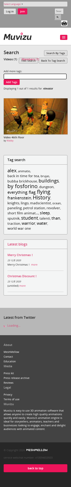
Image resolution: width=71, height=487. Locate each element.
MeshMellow (11, 352)
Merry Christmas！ (20, 255)
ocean (56, 203)
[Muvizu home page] (17, 36)
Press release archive (16, 378)
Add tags (11, 82)
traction (13, 223)
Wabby (10, 140)
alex (12, 170)
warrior (28, 223)
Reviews (8, 382)
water (42, 223)
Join (22, 11)
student (29, 218)
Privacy (8, 394)
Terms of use (11, 399)
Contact (8, 356)
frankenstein (19, 198)
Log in (10, 11)
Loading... (13, 326)
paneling (14, 207)
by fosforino (22, 186)
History (41, 197)
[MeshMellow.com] (36, 450)
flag (32, 192)
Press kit (9, 373)
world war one (19, 228)
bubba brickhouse (22, 181)
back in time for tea (23, 175)
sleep (45, 213)
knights (13, 202)
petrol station (34, 207)
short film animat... (22, 213)
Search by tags (55, 53)
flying (43, 191)
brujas (45, 176)
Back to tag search (53, 60)
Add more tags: (13, 71)
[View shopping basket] (64, 23)
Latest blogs (17, 244)
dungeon (46, 186)
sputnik (13, 218)
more (34, 264)
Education (10, 361)
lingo (25, 202)
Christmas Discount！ (22, 276)
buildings (49, 181)
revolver (53, 207)
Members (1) (30, 59)
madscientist (40, 202)
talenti (45, 218)
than (56, 218)
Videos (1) (10, 59)
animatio (24, 171)
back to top (35, 468)
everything (17, 192)
